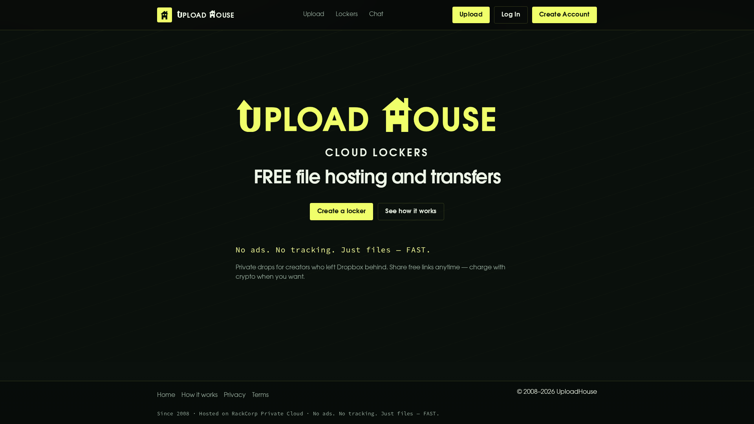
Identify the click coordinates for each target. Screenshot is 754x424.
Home (166, 395)
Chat (376, 15)
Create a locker (341, 211)
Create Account (564, 15)
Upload (313, 15)
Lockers (347, 15)
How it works (199, 395)
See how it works (410, 211)
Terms (260, 395)
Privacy (235, 395)
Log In (510, 15)
